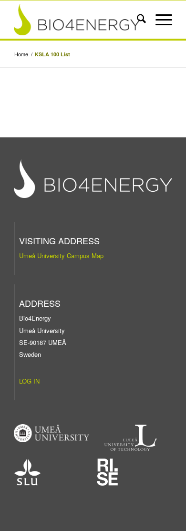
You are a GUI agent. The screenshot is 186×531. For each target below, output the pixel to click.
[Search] (136, 19)
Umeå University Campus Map (61, 255)
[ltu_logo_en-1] (131, 437)
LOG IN (29, 380)
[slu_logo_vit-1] (27, 472)
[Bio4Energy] (77, 19)
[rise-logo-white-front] (107, 472)
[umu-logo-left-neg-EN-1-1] (51, 433)
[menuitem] (136, 19)
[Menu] (159, 19)
